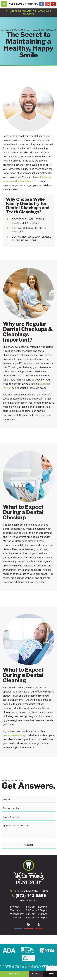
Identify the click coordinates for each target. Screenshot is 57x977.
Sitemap (36, 965)
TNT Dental (45, 967)
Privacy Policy (49, 965)
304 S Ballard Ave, (31, 891)
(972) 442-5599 (31, 896)
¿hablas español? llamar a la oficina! (30, 12)
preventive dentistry (14, 735)
